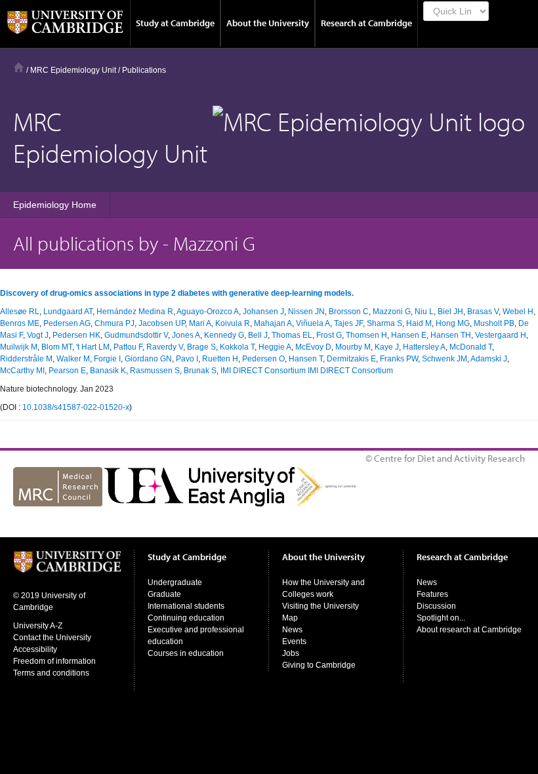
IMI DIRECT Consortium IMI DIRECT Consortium (306, 370)
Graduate (164, 594)
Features (432, 594)
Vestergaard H (500, 335)
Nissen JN (306, 311)
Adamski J (488, 358)
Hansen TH (450, 335)
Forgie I (107, 358)
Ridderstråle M (26, 358)
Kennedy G (224, 335)
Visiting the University (320, 606)
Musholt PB (494, 323)
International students (186, 606)
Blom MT (56, 347)
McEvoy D (313, 347)
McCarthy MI (22, 370)
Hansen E (408, 335)
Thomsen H (366, 335)
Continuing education (186, 617)
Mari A (200, 323)
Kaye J (387, 347)
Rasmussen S (155, 370)
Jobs (290, 653)
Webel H (518, 311)
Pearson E (67, 370)
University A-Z (37, 625)
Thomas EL (292, 335)
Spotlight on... (441, 617)
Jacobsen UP (161, 323)
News (292, 629)
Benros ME (19, 323)
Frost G (329, 335)
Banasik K (108, 370)
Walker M (73, 358)
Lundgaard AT (68, 311)
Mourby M (353, 347)
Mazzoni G (392, 311)
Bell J (258, 335)
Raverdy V (164, 347)
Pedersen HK (76, 335)
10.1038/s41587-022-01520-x (75, 407)
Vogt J (38, 335)
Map (290, 617)
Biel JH (450, 311)
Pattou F (128, 347)
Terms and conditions (51, 673)
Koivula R (232, 323)
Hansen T (306, 358)
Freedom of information (54, 661)
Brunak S (200, 370)
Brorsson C (349, 311)
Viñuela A (313, 323)
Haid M (419, 323)
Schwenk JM (444, 358)
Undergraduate (175, 582)
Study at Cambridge (175, 23)
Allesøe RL (19, 311)
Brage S (201, 347)
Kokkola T (237, 347)
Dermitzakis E (351, 358)
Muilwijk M (18, 347)
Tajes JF (348, 323)
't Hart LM (93, 347)
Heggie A (275, 347)
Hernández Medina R (134, 311)
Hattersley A (424, 347)
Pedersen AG (67, 323)
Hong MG (453, 323)
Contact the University (52, 637)
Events (294, 641)
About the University (267, 23)
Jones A (186, 335)
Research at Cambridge (366, 23)
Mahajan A (273, 323)
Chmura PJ (114, 323)
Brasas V (483, 311)
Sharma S (384, 323)
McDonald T (470, 347)
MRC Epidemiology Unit (73, 70)
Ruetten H (220, 358)
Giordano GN (148, 358)
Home (18, 67)
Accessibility (35, 649)
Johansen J (263, 311)
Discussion (436, 606)
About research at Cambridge (469, 629)
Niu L (424, 311)
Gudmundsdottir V (136, 335)
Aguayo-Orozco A (207, 311)
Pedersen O (263, 358)
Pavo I (187, 358)
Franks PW (399, 358)
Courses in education (186, 653)
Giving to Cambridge (319, 665)
